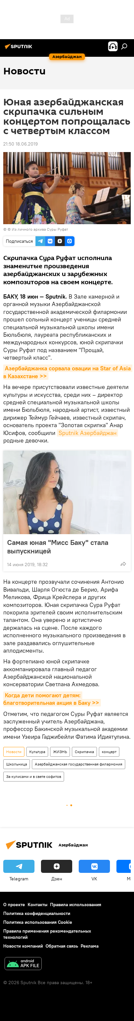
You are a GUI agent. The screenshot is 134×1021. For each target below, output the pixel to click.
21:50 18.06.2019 (20, 144)
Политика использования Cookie (37, 922)
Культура (37, 751)
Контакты (37, 904)
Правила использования (75, 904)
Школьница (16, 764)
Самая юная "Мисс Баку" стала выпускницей (57, 546)
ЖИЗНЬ (60, 751)
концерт (109, 751)
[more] (123, 563)
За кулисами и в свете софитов (33, 776)
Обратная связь (62, 946)
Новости (13, 751)
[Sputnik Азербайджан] (19, 49)
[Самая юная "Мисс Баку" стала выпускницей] (67, 492)
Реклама (90, 946)
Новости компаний (23, 946)
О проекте (14, 904)
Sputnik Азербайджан (87, 433)
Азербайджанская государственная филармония (78, 764)
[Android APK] (23, 964)
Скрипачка (84, 751)
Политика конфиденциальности (36, 913)
